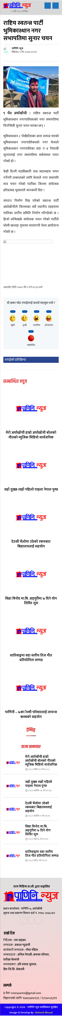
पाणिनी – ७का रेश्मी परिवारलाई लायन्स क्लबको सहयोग (31, 714)
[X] (31, 920)
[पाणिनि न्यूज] (7, 50)
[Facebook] (23, 920)
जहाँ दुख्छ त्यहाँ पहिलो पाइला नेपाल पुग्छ (31, 489)
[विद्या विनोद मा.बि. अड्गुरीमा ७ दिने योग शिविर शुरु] (31, 574)
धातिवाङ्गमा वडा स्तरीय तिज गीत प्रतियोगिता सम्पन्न (31, 657)
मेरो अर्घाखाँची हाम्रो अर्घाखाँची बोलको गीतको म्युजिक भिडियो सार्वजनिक (31, 435)
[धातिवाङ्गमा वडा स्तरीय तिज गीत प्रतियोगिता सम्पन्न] (31, 631)
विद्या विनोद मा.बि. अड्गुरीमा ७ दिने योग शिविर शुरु (31, 600)
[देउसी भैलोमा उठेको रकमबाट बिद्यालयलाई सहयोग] (31, 517)
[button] (47, 5)
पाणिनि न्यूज (17, 48)
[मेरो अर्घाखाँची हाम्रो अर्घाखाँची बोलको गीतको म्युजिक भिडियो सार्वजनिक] (31, 408)
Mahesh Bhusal (44, 1012)
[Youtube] (38, 920)
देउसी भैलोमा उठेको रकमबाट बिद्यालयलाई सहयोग (31, 544)
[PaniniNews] (16, 5)
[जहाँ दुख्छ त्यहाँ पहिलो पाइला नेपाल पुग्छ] (31, 465)
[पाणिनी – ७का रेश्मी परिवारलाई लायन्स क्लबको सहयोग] (31, 687)
